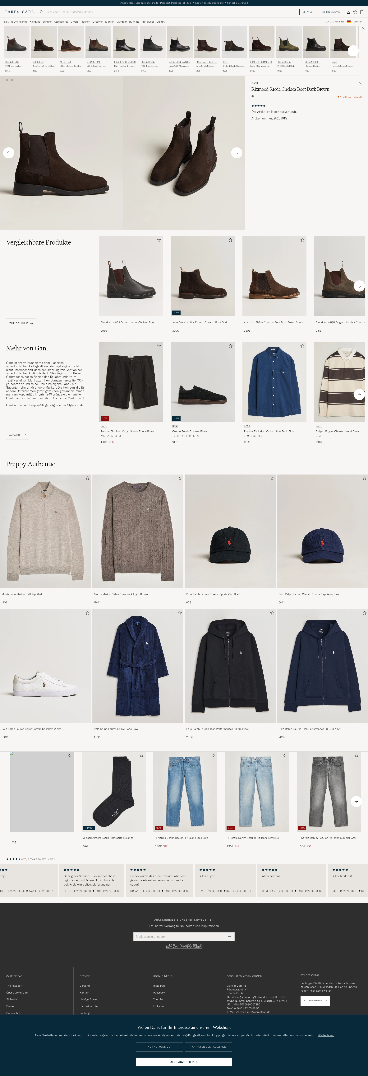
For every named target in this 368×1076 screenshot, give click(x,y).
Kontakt (84, 992)
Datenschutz (13, 1013)
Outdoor (122, 21)
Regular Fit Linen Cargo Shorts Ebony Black (127, 431)
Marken (109, 21)
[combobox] (358, 21)
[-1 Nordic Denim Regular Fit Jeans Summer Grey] (329, 834)
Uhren (74, 21)
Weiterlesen (326, 1035)
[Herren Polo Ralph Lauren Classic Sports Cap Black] (230, 531)
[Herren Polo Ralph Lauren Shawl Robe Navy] (137, 666)
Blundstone (12, 62)
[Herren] (42, 792)
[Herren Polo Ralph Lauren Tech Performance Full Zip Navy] (322, 666)
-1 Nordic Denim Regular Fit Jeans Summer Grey (327, 838)
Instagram (159, 985)
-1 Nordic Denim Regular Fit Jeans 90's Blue (181, 838)
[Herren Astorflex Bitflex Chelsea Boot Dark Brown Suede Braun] (71, 42)
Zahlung (85, 1013)
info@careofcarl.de (258, 1012)
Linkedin (158, 1006)
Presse (10, 1006)
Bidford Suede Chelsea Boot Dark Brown (233, 66)
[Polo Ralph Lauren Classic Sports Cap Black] (230, 590)
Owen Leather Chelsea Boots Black (123, 66)
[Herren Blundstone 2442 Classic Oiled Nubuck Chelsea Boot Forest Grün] (289, 42)
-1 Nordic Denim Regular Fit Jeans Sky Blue (253, 838)
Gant (225, 62)
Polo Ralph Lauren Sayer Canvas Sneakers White (31, 729)
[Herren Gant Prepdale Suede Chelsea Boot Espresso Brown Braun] (343, 42)
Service (308, 11)
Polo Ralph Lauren (125, 62)
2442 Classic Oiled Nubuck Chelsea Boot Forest (287, 66)
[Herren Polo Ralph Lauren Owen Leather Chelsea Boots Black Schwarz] (125, 42)
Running (134, 21)
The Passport (14, 985)
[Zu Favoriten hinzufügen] (158, 240)
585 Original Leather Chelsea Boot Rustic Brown (96, 66)
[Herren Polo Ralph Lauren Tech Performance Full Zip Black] (230, 666)
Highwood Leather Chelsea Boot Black (313, 66)
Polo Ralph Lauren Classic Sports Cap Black (213, 594)
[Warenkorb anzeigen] (362, 12)
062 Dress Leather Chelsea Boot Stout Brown (13, 66)
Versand (85, 985)
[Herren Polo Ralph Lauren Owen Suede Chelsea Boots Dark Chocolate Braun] (207, 42)
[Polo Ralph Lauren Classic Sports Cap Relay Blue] (322, 590)
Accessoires (61, 21)
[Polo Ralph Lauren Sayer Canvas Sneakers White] (45, 725)
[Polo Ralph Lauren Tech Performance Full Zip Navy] (322, 725)
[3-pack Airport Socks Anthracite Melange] (114, 834)
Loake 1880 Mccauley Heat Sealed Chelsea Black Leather (178, 66)
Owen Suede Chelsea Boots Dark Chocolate (205, 66)
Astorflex (38, 62)
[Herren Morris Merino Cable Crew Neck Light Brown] (137, 531)
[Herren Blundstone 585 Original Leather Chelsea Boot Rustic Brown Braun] (98, 42)
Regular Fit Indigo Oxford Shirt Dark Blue (269, 431)
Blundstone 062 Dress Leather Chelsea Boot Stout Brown (128, 323)
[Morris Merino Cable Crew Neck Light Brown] (137, 590)
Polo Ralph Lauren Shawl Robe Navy (116, 729)
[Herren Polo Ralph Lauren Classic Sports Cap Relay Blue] (322, 531)
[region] (184, 880)
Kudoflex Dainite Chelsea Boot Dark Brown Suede (44, 66)
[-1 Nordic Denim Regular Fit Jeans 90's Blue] (185, 834)
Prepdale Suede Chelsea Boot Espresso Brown (342, 66)
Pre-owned (147, 21)
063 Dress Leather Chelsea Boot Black (150, 66)
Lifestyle (97, 21)
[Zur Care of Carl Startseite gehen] (19, 11)
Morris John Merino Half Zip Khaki (22, 594)
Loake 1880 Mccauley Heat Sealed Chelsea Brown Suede (259, 66)
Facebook (159, 992)
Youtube (158, 999)
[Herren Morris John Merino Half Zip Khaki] (45, 531)
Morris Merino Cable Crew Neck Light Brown (121, 594)
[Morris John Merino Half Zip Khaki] (45, 590)
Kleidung (35, 21)
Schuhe (47, 21)
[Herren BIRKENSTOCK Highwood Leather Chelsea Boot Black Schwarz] (316, 42)
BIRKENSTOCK (312, 62)
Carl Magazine (334, 21)
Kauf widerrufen (89, 1006)
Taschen (85, 21)
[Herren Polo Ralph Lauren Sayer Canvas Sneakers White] (45, 666)
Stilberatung (331, 11)
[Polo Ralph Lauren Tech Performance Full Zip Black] (230, 725)
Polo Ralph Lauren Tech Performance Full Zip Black (217, 729)
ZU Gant (15, 434)
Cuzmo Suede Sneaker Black (189, 431)
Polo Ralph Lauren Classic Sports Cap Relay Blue (309, 594)
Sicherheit (12, 999)
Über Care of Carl (17, 992)
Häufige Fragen (89, 999)
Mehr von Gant (27, 348)
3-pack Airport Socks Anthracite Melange (108, 838)
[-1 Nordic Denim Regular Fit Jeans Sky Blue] (257, 834)
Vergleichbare (38, 242)
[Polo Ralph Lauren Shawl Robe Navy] (137, 725)
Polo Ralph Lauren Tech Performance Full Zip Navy (309, 729)
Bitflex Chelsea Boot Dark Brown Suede (71, 66)
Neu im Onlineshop (15, 21)
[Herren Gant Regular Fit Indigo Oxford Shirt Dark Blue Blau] (274, 382)
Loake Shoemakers (179, 62)
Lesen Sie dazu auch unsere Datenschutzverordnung (184, 946)
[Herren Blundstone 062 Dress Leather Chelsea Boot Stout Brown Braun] (17, 42)
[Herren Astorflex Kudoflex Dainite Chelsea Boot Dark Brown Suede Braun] (44, 42)
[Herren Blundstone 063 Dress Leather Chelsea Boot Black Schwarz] (153, 42)
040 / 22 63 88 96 (248, 1008)
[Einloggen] (348, 12)
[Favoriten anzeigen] (355, 12)
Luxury (161, 21)
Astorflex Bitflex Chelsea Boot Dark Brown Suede (273, 322)
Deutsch (357, 21)
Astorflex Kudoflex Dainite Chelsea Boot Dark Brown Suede (200, 323)
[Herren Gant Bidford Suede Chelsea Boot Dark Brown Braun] (234, 42)
